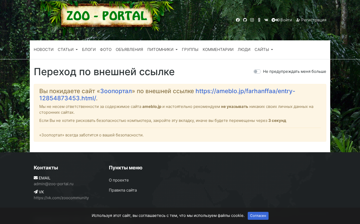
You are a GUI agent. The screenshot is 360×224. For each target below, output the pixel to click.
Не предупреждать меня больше (294, 71)
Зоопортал (116, 90)
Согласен (258, 215)
